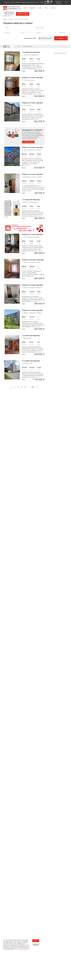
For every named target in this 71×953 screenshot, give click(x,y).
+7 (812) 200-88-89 (8, 14)
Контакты (53, 8)
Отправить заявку (28, 142)
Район (42, 27)
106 (32, 387)
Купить (25, 8)
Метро (37, 27)
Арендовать (32, 8)
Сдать (46, 8)
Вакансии (17, 2)
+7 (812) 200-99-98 (8, 12)
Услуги (37, 2)
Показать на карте (46, 38)
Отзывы (41, 2)
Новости (12, 2)
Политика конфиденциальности (21, 949)
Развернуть (56, 53)
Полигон (64, 53)
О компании (6, 2)
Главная (5, 19)
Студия (22, 32)
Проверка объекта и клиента (28, 2)
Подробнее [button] (39, 68)
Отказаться (35, 944)
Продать (40, 8)
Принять (35, 940)
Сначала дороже (27, 46)
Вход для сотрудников (59, 2)
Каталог (11, 19)
